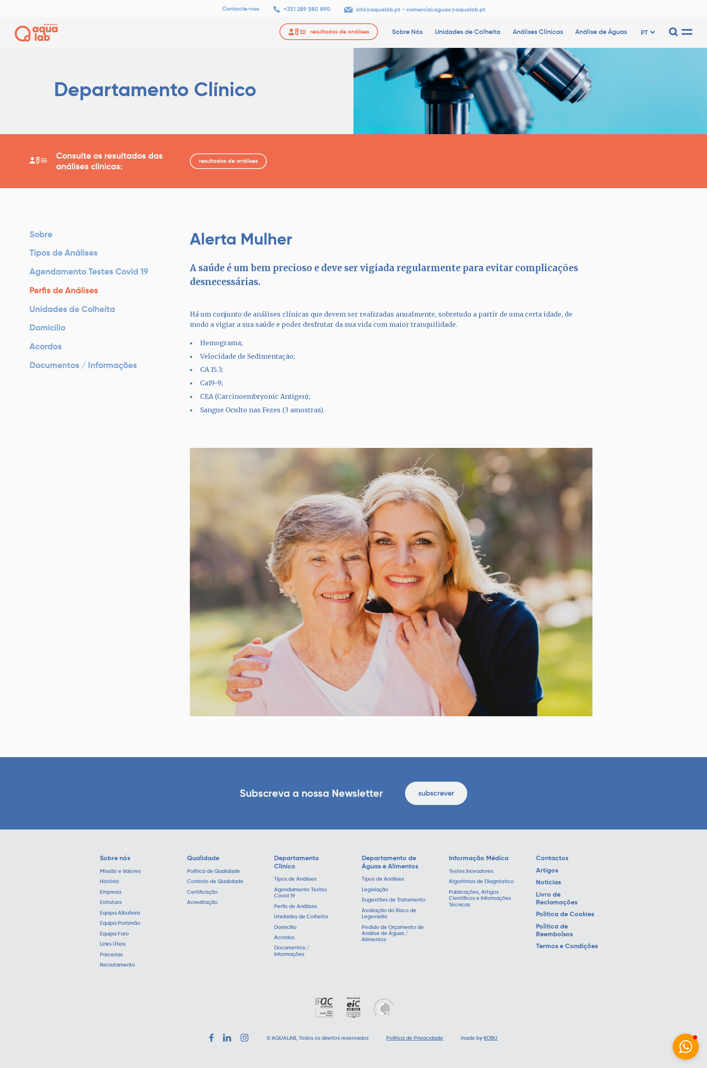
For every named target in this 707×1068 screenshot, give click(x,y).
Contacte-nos (240, 8)
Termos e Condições (567, 946)
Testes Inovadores (471, 871)
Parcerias (111, 955)
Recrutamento (117, 965)
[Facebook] (211, 1038)
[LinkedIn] (227, 1038)
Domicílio (47, 327)
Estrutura (111, 902)
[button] (686, 1047)
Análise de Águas (601, 31)
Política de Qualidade (213, 871)
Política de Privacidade (414, 1038)
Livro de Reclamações (556, 898)
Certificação (202, 892)
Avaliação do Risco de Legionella (389, 914)
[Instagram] (245, 1038)
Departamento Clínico (296, 862)
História (109, 882)
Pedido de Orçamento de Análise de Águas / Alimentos (393, 933)
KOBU (491, 1038)
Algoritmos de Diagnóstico (481, 882)
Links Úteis (113, 944)
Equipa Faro (114, 934)
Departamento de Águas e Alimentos (390, 862)
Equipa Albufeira (120, 913)
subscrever (436, 793)
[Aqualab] (36, 32)
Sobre (40, 234)
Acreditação (202, 902)
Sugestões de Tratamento (394, 900)
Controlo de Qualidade (215, 882)
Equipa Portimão (120, 923)
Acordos (45, 346)
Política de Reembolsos (554, 930)
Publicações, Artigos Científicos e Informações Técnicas (480, 898)
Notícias (548, 882)
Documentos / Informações (83, 365)
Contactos (552, 858)
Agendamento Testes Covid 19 (89, 271)
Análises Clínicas (538, 31)
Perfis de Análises (63, 290)
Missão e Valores (120, 871)
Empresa (110, 892)
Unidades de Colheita (467, 31)
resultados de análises (228, 160)
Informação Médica (479, 858)
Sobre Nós (407, 31)
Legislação (375, 890)
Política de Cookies (565, 914)
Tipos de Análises (63, 252)
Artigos (547, 870)
